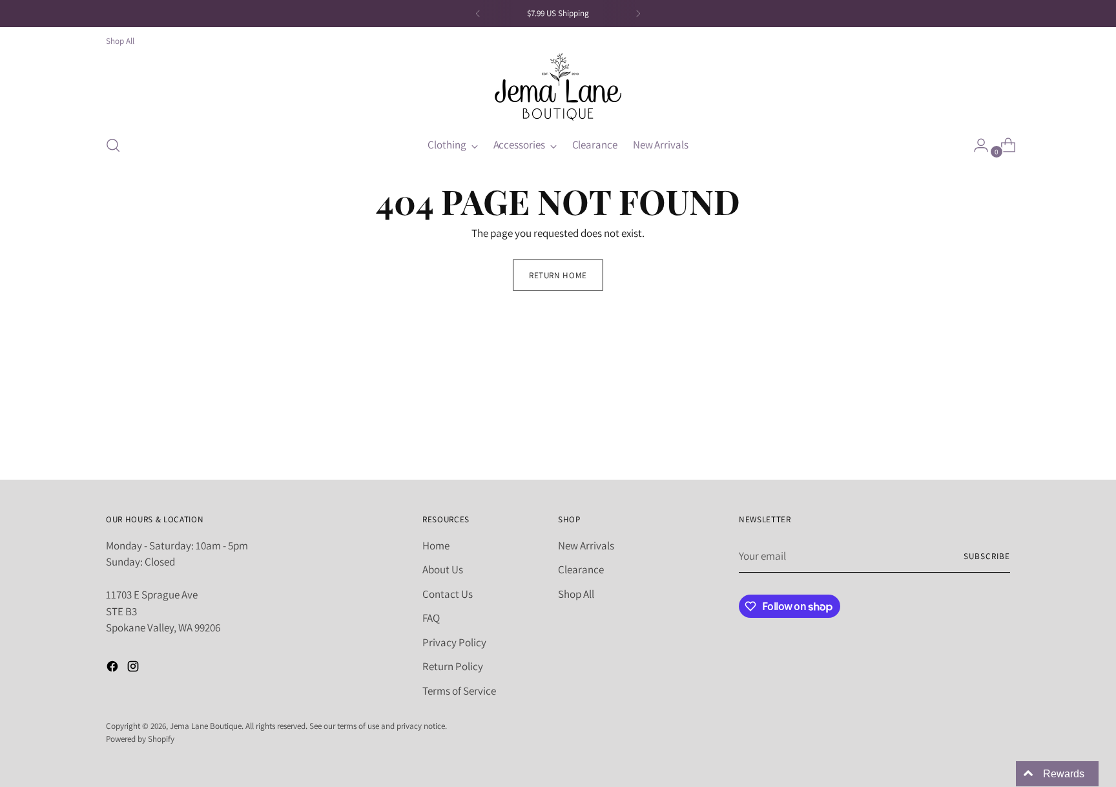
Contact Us (447, 594)
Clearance (581, 569)
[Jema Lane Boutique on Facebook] (113, 669)
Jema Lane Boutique (206, 726)
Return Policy (452, 666)
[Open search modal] (113, 145)
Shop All (576, 594)
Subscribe (987, 556)
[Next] (638, 13)
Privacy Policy (454, 642)
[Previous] (478, 13)
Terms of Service (459, 691)
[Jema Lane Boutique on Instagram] (134, 669)
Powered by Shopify (140, 738)
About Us (442, 569)
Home (436, 545)
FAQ (431, 618)
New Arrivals (586, 545)
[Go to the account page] (976, 145)
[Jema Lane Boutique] (558, 86)
